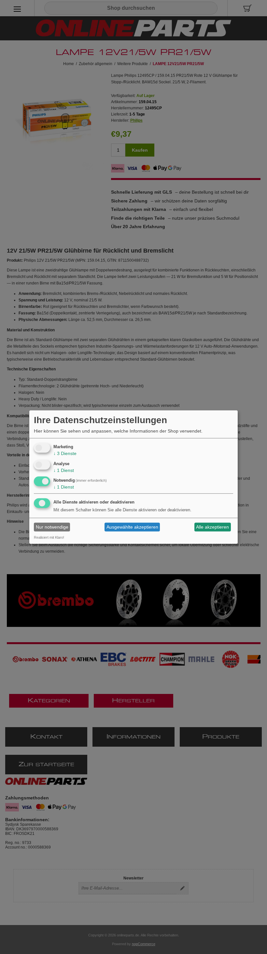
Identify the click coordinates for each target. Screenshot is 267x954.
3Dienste (65, 453)
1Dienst (63, 470)
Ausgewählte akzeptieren (132, 527)
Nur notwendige (52, 527)
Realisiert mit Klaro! (49, 537)
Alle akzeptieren (212, 527)
